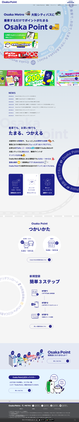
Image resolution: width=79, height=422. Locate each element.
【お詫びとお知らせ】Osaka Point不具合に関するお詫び (27, 101)
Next (76, 78)
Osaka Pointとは (41, 5)
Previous (2, 78)
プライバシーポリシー (57, 408)
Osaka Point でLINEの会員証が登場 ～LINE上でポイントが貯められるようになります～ (34, 107)
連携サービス (61, 5)
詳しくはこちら (57, 361)
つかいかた (67, 5)
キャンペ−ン (53, 5)
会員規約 (33, 408)
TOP (34, 5)
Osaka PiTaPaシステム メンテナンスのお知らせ (25, 96)
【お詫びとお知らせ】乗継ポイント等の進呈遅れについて (27, 112)
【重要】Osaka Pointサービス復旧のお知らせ (25, 99)
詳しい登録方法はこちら (40, 326)
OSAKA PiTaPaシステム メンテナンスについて (25, 110)
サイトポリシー (45, 408)
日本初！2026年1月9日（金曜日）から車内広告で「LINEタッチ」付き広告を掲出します (34, 104)
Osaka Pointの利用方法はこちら (38, 260)
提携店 (47, 5)
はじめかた (74, 5)
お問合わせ (21, 408)
